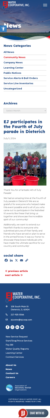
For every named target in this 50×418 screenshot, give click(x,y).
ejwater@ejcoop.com (21, 319)
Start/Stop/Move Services (19, 341)
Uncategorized (13, 88)
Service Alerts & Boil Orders (21, 78)
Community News (14, 57)
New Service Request (17, 336)
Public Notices (12, 72)
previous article (17, 271)
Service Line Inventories (18, 83)
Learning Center (13, 67)
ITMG (38, 401)
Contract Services (15, 357)
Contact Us (12, 373)
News (9, 369)
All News (9, 52)
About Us (11, 365)
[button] (3, 28)
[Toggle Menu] (45, 5)
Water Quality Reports (17, 349)
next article (12, 275)
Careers (10, 377)
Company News (13, 62)
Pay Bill (9, 345)
